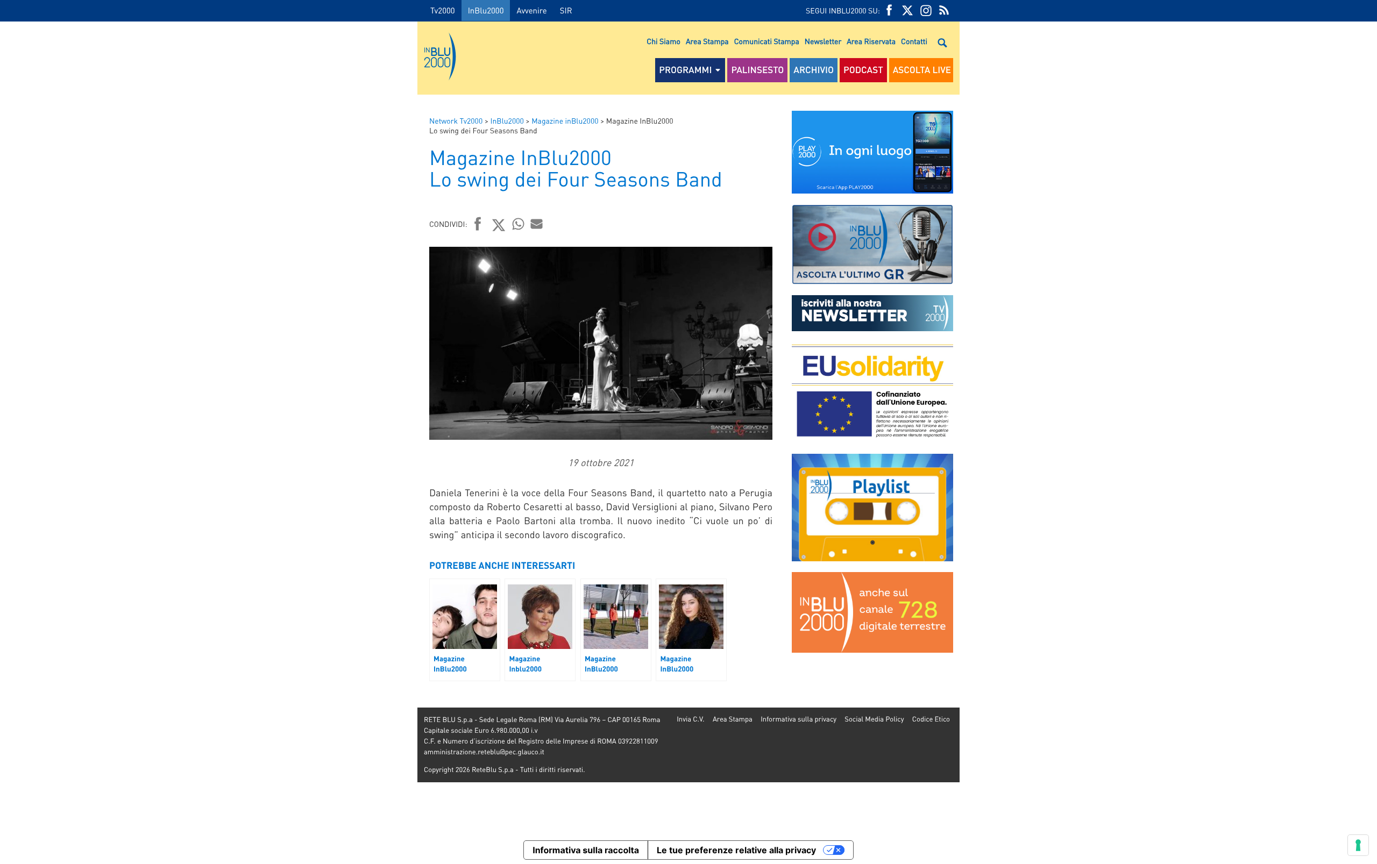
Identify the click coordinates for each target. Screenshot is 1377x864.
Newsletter (823, 41)
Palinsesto (757, 70)
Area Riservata (871, 41)
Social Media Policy (874, 719)
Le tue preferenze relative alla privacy (736, 850)
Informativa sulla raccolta (586, 850)
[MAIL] (537, 223)
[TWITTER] (907, 10)
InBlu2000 (486, 10)
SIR (566, 10)
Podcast (863, 70)
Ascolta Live (922, 70)
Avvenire (531, 10)
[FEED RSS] (944, 10)
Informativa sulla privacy (798, 719)
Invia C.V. (690, 719)
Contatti (914, 41)
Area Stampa (707, 41)
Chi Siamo (663, 41)
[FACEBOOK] (889, 10)
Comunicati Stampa (766, 41)
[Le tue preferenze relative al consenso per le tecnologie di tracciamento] (1358, 845)
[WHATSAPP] (518, 223)
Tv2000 (442, 10)
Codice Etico (931, 719)
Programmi (685, 70)
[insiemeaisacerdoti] (208, 440)
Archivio (813, 70)
